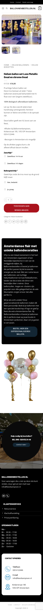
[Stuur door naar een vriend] (18, 221)
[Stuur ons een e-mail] (4, 496)
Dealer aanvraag (27, 2)
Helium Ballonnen (20, 65)
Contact (18, 2)
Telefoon (16, 567)
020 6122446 (18, 570)
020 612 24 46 (25, 439)
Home (12, 2)
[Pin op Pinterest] (22, 221)
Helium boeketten (17, 217)
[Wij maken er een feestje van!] (23, 8)
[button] (3, 8)
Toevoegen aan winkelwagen (21, 208)
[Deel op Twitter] (14, 221)
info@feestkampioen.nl (11, 487)
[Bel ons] (7, 496)
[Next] (38, 29)
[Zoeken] (6, 8)
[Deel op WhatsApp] (6, 221)
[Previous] (5, 29)
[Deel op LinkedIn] (26, 221)
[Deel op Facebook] (10, 221)
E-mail (15, 575)
